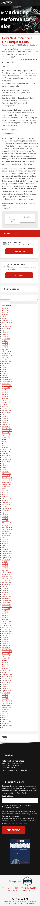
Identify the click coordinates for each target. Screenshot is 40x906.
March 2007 (5, 619)
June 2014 (5, 441)
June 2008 (5, 588)
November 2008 (7, 578)
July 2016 (4, 390)
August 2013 (6, 461)
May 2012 (5, 492)
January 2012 (6, 500)
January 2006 (6, 648)
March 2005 (5, 668)
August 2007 (6, 609)
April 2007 (5, 617)
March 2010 (5, 545)
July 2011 (4, 513)
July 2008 (4, 586)
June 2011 (5, 515)
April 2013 (5, 470)
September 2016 (7, 386)
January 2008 (6, 599)
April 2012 (5, 494)
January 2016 (6, 402)
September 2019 (7, 326)
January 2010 (6, 549)
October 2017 (6, 359)
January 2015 (6, 427)
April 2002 (5, 717)
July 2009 (4, 562)
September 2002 (7, 707)
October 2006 (6, 629)
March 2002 (5, 719)
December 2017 (7, 355)
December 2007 (7, 601)
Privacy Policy (19, 903)
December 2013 (7, 453)
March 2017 (5, 373)
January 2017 (6, 378)
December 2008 (7, 576)
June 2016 (5, 392)
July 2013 (4, 463)
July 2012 (4, 488)
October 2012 (6, 482)
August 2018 (6, 339)
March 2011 (5, 521)
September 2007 (7, 607)
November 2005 (7, 652)
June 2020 (5, 308)
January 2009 (6, 574)
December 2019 (7, 320)
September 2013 (7, 459)
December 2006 (7, 625)
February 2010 (6, 547)
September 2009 (7, 558)
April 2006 (5, 642)
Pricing (33, 903)
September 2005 (7, 656)
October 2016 (6, 384)
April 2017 (5, 371)
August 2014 (6, 437)
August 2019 (6, 328)
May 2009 (5, 566)
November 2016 (7, 382)
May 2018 (5, 345)
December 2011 (7, 502)
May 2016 (5, 394)
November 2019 (7, 322)
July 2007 (4, 611)
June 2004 (5, 684)
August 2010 (6, 535)
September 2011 (7, 509)
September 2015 (7, 410)
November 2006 (7, 627)
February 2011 (6, 523)
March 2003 (5, 699)
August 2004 (6, 682)
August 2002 (6, 709)
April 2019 (5, 337)
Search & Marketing (27, 203)
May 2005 (5, 664)
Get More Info (19, 251)
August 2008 (6, 584)
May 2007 (5, 615)
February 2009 (6, 572)
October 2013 (6, 457)
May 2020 (5, 310)
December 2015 (7, 404)
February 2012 (6, 498)
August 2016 (6, 388)
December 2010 (7, 527)
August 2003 (6, 693)
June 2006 (5, 637)
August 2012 (6, 486)
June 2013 (5, 466)
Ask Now (19, 275)
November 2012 (7, 480)
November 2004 (7, 676)
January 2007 (6, 623)
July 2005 (4, 660)
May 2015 (5, 418)
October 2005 (6, 654)
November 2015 (7, 406)
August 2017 (6, 363)
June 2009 (5, 564)
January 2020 (6, 318)
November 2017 (7, 357)
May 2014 (5, 443)
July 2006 (4, 635)
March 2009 (5, 570)
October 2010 (6, 531)
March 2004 (5, 689)
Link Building (15, 203)
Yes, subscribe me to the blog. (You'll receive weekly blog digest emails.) (18, 806)
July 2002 (4, 711)
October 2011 (6, 506)
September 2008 (7, 582)
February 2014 (6, 449)
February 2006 (6, 646)
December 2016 (7, 380)
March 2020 (5, 314)
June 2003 (5, 695)
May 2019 (5, 335)
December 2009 (7, 551)
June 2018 (5, 343)
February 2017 (6, 376)
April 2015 (5, 421)
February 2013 (6, 474)
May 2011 (5, 517)
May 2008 (5, 590)
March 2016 (5, 398)
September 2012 (7, 484)
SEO (36, 203)
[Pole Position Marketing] (16, 2)
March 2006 (5, 644)
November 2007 (7, 603)
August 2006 (6, 633)
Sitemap (27, 903)
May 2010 (5, 541)
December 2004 (7, 674)
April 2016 (5, 396)
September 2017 (7, 361)
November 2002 (7, 703)
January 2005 (6, 672)
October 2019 (6, 324)
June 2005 (5, 662)
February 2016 (6, 400)
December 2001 (7, 725)
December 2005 (7, 650)
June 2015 (5, 416)
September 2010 (7, 533)
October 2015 (6, 408)
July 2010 (4, 537)
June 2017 (5, 367)
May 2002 (5, 715)
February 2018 (6, 351)
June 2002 (5, 713)
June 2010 (5, 539)
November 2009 (7, 554)
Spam (4, 206)
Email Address (8, 796)
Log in (4, 739)
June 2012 (5, 490)
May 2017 (5, 369)
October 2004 (6, 678)
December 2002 (7, 701)
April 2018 (5, 347)
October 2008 (6, 580)
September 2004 (7, 680)
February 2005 (6, 670)
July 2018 (4, 341)
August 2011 (6, 511)
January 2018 (6, 353)
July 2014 (4, 439)
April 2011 (5, 519)
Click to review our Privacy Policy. (16, 823)
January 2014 (6, 451)
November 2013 (7, 455)
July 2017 (4, 365)
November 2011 (7, 504)
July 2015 (4, 414)
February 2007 (6, 621)
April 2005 (5, 666)
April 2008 (5, 592)
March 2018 (5, 349)
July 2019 (4, 330)
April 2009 (5, 568)
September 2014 (7, 435)
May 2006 (5, 639)
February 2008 (6, 597)
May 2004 (5, 687)
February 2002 (6, 721)
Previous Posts (12, 219)
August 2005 (6, 658)
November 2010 (7, 529)
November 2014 (7, 431)
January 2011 (6, 525)
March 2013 (5, 472)
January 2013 (6, 476)
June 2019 (5, 333)
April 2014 (5, 445)
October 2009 (6, 556)
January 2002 (6, 723)
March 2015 (5, 423)
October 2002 (6, 705)
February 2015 (6, 425)
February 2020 (6, 316)
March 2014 (5, 447)
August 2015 (6, 412)
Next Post (27, 218)
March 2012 (5, 496)
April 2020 (5, 312)
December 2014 (7, 429)
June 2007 (5, 613)
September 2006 (7, 631)
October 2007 (6, 605)
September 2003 (7, 691)
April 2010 (5, 543)
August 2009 (6, 560)
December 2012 (7, 478)
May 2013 (5, 468)
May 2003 (5, 697)
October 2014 (6, 433)
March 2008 (5, 594)
